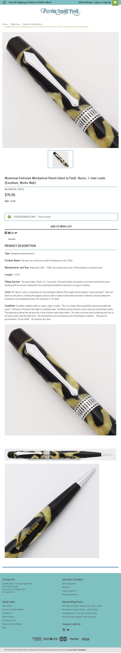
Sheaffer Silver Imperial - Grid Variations (79, 617)
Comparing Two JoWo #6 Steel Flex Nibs (79, 613)
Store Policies (8, 617)
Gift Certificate (85, 2)
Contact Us (7, 613)
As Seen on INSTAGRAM (12, 610)
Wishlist (65, 587)
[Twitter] (16, 233)
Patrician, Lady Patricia (32, 24)
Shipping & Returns (70, 594)
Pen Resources (9, 620)
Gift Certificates (69, 584)
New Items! (7, 606)
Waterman (15, 24)
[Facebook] (6, 233)
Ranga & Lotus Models (12, 624)
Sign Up (107, 2)
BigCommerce (52, 650)
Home (5, 24)
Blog (4, 628)
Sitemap (33, 650)
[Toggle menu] (4, 4)
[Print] (12, 233)
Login (97, 2)
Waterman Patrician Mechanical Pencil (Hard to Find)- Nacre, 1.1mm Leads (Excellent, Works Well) (47, 27)
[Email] (9, 233)
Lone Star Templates (77, 650)
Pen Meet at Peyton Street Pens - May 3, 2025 (82, 606)
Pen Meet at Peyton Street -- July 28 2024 (80, 610)
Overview (11, 239)
